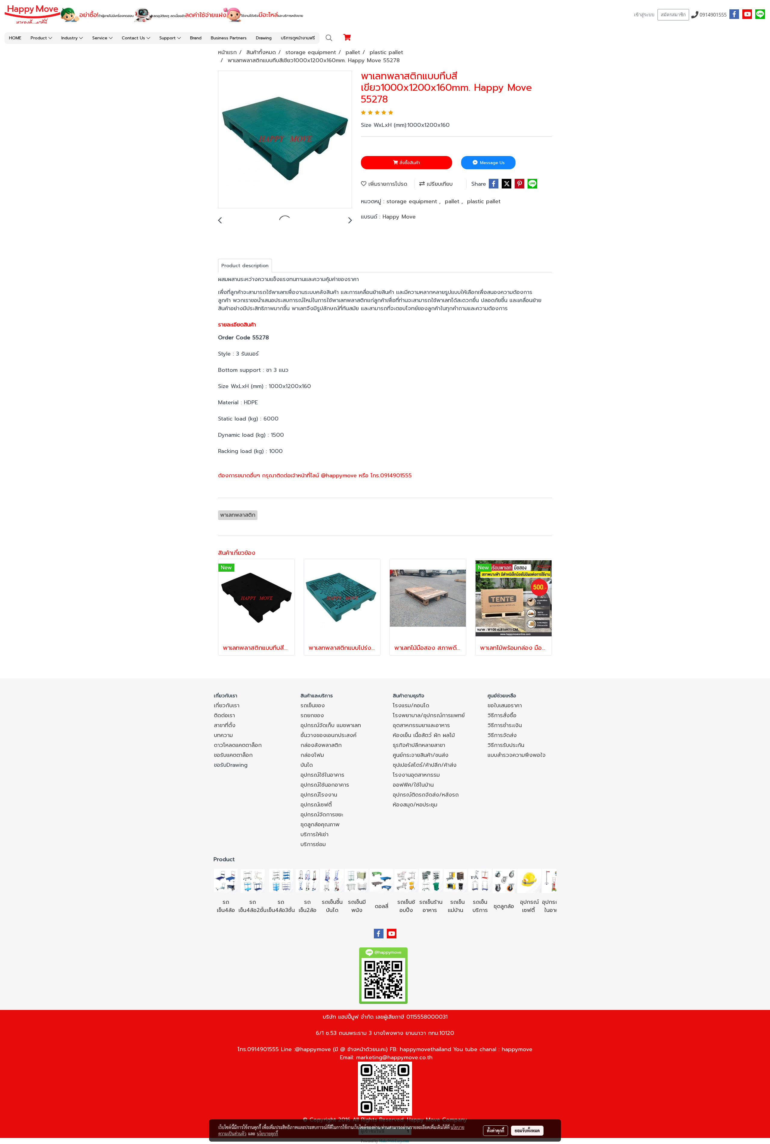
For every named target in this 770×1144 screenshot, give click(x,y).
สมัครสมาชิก (673, 14)
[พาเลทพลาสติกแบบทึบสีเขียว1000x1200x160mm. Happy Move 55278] (285, 140)
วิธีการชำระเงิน (505, 725)
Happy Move (399, 217)
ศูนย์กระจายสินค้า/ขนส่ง (420, 755)
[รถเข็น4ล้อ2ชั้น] (253, 881)
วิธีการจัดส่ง (502, 735)
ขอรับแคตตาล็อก (233, 755)
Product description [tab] (245, 265)
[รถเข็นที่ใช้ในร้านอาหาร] (431, 881)
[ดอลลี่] (381, 881)
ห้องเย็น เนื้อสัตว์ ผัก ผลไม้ (424, 735)
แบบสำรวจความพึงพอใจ (517, 755)
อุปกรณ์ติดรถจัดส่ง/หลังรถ (426, 795)
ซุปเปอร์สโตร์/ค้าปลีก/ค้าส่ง (425, 765)
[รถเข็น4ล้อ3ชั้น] (281, 881)
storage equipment (413, 201)
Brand (196, 38)
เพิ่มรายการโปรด (386, 184)
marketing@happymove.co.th (394, 1057)
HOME (15, 38)
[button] (329, 38)
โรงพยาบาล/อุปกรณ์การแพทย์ (429, 715)
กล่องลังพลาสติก (321, 745)
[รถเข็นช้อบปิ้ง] (406, 881)
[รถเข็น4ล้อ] (226, 881)
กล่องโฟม (312, 755)
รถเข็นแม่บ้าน (456, 906)
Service (100, 38)
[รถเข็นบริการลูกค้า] (480, 881)
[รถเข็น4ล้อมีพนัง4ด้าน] (357, 881)
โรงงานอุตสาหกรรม (416, 775)
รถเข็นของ (312, 705)
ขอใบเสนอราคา (505, 705)
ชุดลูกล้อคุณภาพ (320, 824)
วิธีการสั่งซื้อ (502, 715)
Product (39, 38)
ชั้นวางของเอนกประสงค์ (328, 735)
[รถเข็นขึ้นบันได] (332, 881)
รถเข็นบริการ (480, 906)
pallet (453, 201)
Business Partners (229, 38)
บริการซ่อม (313, 844)
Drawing (264, 38)
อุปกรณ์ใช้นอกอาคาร (324, 785)
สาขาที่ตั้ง (225, 725)
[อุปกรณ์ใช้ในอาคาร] (536, 910)
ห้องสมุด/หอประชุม (415, 804)
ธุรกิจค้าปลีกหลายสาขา (419, 745)
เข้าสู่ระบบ (644, 14)
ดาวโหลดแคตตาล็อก (238, 745)
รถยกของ (312, 715)
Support (168, 38)
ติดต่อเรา (224, 715)
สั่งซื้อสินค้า (409, 163)
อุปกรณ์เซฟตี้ (316, 804)
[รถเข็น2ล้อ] (307, 881)
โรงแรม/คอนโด (411, 705)
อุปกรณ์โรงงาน (318, 795)
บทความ (223, 735)
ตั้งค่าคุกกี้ (495, 1130)
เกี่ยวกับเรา (226, 705)
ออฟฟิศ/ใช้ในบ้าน (413, 785)
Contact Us (134, 38)
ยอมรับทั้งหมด (527, 1130)
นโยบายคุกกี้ (267, 1133)
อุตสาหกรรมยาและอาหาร (421, 725)
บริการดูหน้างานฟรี (298, 38)
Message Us (492, 163)
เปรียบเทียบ (439, 184)
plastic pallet (483, 201)
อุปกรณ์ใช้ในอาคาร (322, 775)
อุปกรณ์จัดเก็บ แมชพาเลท (330, 725)
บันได (306, 765)
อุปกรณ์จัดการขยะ (321, 814)
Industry (70, 38)
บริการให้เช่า (314, 834)
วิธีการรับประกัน (506, 745)
